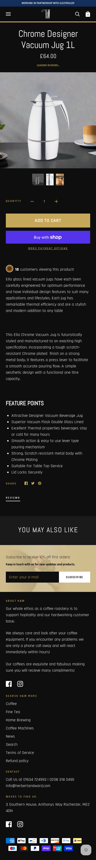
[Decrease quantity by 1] (32, 201)
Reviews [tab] (13, 498)
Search (11, 744)
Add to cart (48, 221)
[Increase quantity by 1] (56, 201)
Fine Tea (13, 712)
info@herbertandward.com (28, 785)
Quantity (13, 201)
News (10, 736)
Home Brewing (18, 720)
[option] (48, 120)
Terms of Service (20, 752)
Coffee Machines (20, 728)
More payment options (48, 248)
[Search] (77, 14)
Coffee (11, 703)
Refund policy (17, 760)
